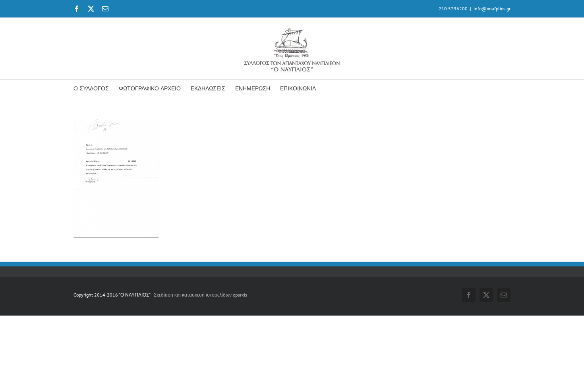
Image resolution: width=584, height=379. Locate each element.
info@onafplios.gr (492, 8)
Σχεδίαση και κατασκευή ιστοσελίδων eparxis (200, 295)
